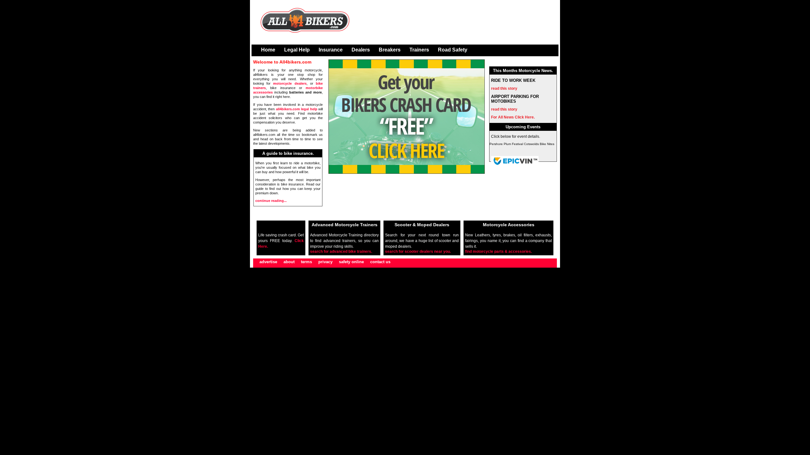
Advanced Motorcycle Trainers (344, 224)
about (289, 261)
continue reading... (271, 201)
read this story (504, 88)
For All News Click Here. (513, 117)
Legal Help (297, 49)
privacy (325, 261)
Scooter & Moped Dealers (422, 224)
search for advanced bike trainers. (341, 251)
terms (306, 261)
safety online (351, 261)
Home (268, 49)
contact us (380, 261)
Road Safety (452, 49)
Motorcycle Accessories (508, 224)
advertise (268, 261)
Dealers (361, 49)
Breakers (390, 49)
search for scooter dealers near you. (418, 251)
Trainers (419, 49)
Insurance (331, 49)
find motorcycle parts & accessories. (498, 251)
